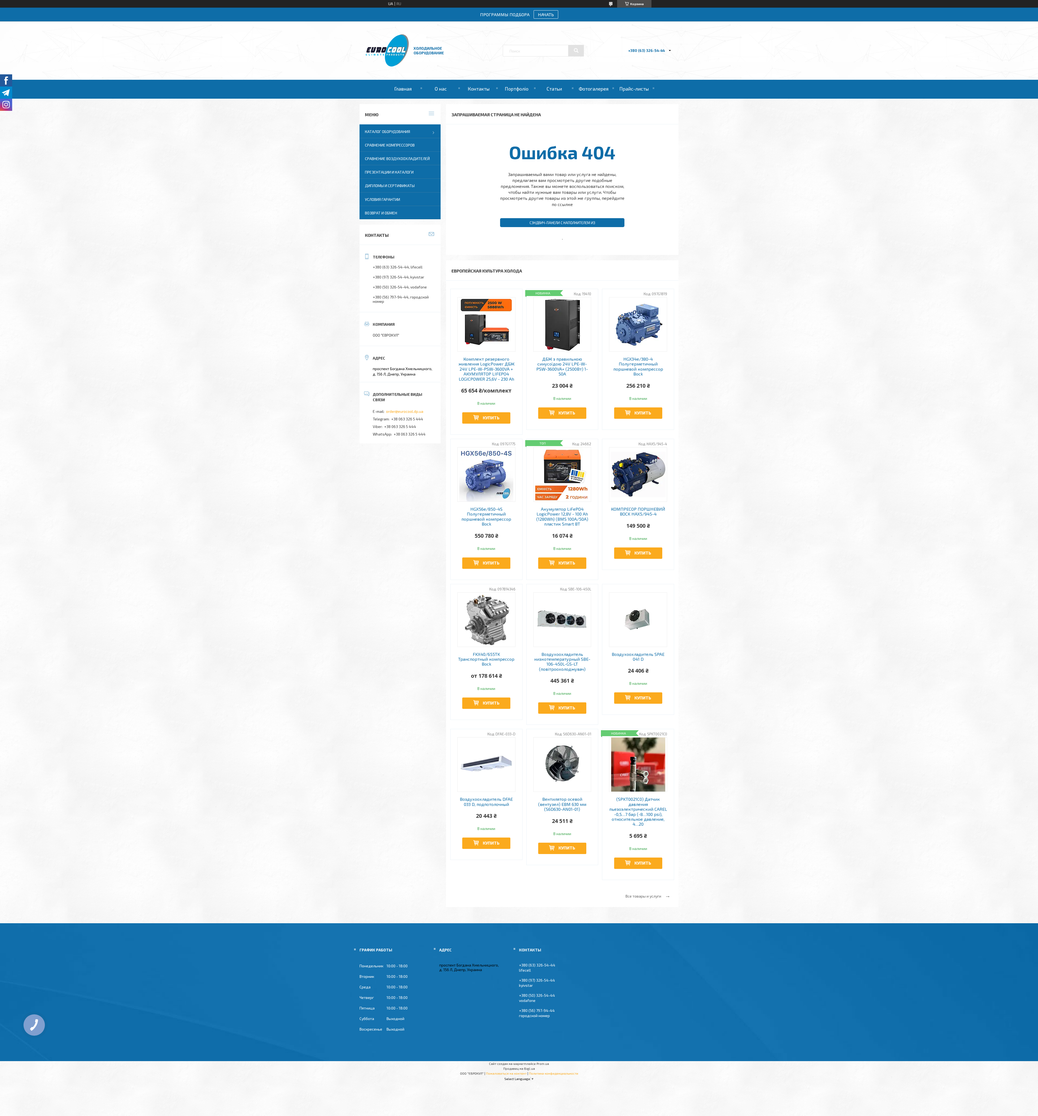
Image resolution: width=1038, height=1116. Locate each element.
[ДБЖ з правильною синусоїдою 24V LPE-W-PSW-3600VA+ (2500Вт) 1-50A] (562, 324)
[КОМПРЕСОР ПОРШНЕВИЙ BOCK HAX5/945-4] (638, 474)
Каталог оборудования (387, 131)
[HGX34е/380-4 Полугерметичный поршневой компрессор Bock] (638, 324)
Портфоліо (516, 89)
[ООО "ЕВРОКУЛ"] (387, 65)
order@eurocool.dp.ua (404, 411)
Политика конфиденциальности (553, 1073)
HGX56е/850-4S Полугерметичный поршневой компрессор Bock (486, 516)
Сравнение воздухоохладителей (397, 158)
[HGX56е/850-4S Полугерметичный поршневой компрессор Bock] (486, 474)
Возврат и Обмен (381, 213)
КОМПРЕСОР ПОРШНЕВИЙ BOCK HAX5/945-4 (638, 511)
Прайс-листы (634, 89)
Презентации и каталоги (389, 172)
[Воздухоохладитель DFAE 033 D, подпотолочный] (486, 764)
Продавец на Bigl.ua (519, 1068)
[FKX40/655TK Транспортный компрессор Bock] (486, 619)
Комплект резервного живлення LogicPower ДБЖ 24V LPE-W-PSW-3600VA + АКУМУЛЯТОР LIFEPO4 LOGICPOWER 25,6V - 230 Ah (486, 369)
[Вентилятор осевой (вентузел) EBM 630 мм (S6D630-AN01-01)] (562, 764)
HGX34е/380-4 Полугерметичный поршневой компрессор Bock (638, 366)
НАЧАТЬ (546, 14)
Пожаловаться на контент (506, 1073)
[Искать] (576, 50)
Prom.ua (543, 1063)
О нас (441, 89)
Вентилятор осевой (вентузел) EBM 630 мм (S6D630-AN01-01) (562, 804)
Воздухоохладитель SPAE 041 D (638, 657)
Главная (403, 89)
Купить (491, 417)
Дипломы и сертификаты (390, 185)
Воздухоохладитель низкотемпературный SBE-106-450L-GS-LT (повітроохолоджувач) (562, 662)
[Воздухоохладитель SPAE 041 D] (638, 619)
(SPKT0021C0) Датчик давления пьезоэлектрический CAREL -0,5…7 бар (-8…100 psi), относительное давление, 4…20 (638, 811)
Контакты (479, 89)
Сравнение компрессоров (390, 145)
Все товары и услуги (643, 896)
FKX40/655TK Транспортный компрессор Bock (486, 659)
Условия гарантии (382, 199)
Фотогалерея (593, 89)
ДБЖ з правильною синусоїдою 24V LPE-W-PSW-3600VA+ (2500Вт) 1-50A (562, 366)
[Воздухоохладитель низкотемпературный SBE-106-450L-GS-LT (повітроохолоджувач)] (562, 619)
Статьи (554, 89)
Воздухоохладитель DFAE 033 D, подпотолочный (486, 801)
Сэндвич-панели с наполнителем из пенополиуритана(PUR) (562, 224)
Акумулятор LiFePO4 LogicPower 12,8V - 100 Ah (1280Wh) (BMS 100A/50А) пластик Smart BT (562, 516)
